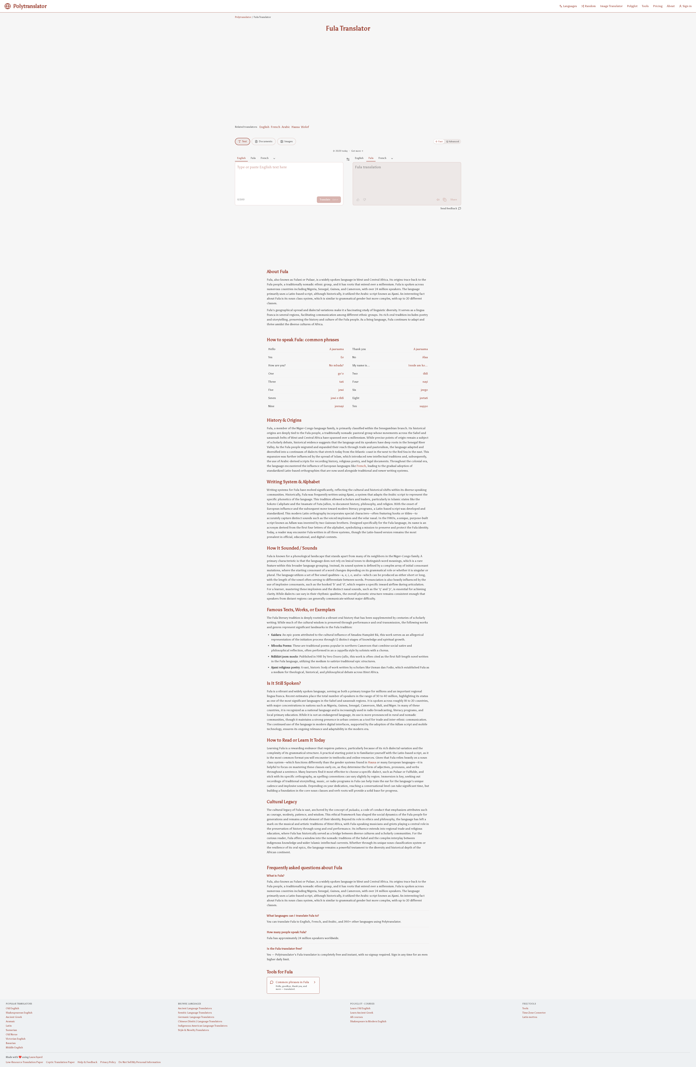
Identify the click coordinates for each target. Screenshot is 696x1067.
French (275, 127)
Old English (12, 1008)
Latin (9, 1025)
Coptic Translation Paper (60, 1062)
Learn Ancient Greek (361, 1012)
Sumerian (11, 1030)
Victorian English (15, 1038)
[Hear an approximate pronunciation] (438, 199)
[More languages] (274, 158)
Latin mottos (529, 1017)
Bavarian (11, 1043)
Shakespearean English (19, 1012)
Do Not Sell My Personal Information (140, 1062)
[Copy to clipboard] (444, 199)
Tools (525, 1008)
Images (288, 141)
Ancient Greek (14, 1017)
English (264, 127)
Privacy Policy (108, 1062)
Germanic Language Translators (196, 1017)
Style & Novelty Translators (193, 1030)
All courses (356, 1017)
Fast (440, 141)
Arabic (286, 127)
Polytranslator (243, 17)
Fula (253, 158)
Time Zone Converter (534, 1012)
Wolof (305, 127)
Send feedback (448, 208)
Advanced (454, 141)
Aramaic (10, 1021)
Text (244, 141)
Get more (356, 151)
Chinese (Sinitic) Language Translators (200, 1021)
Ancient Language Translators (195, 1008)
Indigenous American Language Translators (202, 1025)
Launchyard (35, 1057)
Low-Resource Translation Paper (24, 1062)
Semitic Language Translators (195, 1012)
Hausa (295, 127)
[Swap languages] (348, 159)
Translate (329, 199)
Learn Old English (360, 1008)
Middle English (14, 1047)
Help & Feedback (87, 1062)
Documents (265, 141)
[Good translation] (358, 200)
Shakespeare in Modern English (368, 1021)
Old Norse (11, 1034)
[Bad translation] (364, 200)
